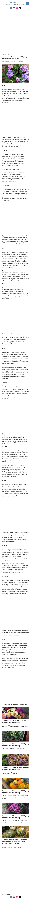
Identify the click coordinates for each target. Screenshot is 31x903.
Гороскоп (20, 61)
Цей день (13, 2)
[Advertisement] (15, 33)
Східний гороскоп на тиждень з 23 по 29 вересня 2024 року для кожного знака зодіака (15, 841)
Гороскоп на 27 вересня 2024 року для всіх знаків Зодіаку (15, 817)
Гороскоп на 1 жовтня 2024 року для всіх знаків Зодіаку (14, 721)
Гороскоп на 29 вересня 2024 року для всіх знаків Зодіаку (15, 768)
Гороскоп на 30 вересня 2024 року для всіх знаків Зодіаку (15, 745)
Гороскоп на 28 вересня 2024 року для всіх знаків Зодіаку (15, 792)
